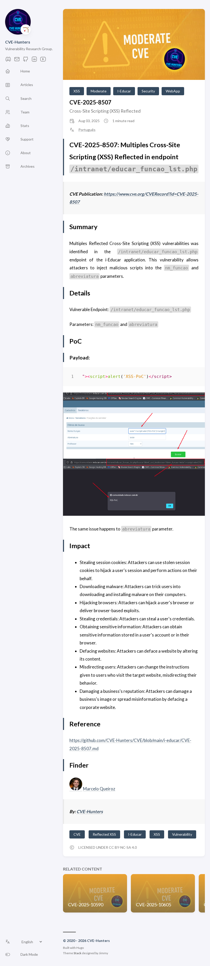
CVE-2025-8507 (90, 102)
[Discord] (8, 60)
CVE (77, 834)
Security (148, 91)
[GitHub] (26, 60)
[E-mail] (17, 60)
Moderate (99, 91)
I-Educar (124, 91)
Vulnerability (182, 834)
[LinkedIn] (34, 60)
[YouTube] (43, 60)
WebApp (173, 91)
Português (87, 130)
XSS (77, 91)
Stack (77, 953)
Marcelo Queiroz (99, 788)
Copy (190, 377)
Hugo (80, 948)
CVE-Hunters (17, 41)
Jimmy (103, 953)
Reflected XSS (104, 834)
